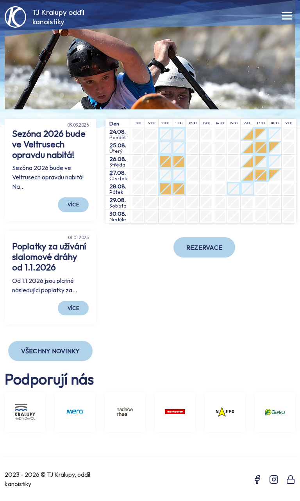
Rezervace (204, 247)
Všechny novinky (50, 351)
